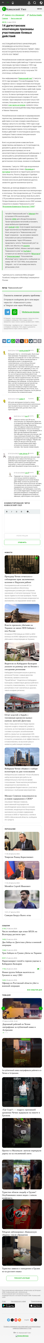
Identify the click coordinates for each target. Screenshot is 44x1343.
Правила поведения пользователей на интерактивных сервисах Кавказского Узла (22, 1327)
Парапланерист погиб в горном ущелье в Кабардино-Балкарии (21, 962)
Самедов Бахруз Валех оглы (18, 915)
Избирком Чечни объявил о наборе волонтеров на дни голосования (21, 770)
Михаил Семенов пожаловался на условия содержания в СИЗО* (21, 797)
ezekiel (21, 399)
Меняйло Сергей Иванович (17, 886)
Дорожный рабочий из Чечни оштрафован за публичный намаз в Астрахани (19, 1027)
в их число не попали (17, 105)
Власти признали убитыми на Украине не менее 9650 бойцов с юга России (20, 628)
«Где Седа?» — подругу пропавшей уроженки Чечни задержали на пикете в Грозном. (21, 1112)
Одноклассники (13, 256)
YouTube (26, 251)
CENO (14, 219)
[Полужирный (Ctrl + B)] (6, 511)
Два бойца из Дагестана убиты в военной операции (21, 943)
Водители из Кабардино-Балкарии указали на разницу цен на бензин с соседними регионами (22, 666)
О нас (4, 1301)
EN (8, 2)
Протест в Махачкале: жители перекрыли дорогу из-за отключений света (21, 1152)
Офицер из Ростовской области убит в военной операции (20, 984)
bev (26, 416)
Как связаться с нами (18, 1301)
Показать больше (22, 1278)
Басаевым (29, 169)
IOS (17, 227)
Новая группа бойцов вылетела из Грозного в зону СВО (18, 973)
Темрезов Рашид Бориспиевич (19, 856)
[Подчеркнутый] (16, 511)
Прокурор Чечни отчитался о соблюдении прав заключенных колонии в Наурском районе (19, 579)
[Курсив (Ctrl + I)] (11, 511)
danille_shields (23, 350)
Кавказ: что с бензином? (14, 15)
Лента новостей (16, 18)
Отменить (22, 542)
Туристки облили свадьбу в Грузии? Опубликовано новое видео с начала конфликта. (19, 1195)
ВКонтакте (36, 254)
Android (11, 227)
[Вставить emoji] (27, 511)
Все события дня (34, 990)
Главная (5, 18)
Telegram (31, 214)
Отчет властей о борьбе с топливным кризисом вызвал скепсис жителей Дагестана (18, 717)
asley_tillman (23, 454)
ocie (26, 473)
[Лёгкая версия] (13, 3)
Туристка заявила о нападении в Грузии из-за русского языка (21, 1270)
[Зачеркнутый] (21, 511)
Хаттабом (6, 172)
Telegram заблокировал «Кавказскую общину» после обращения (19, 1233)
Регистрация (22, 536)
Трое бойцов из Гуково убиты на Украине (22, 952)
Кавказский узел (25, 78)
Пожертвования (36, 1301)
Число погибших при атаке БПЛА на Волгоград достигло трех (19, 933)
